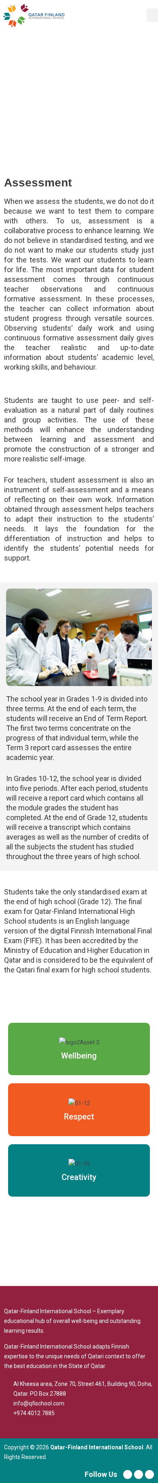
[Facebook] (127, 1474)
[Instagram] (149, 1474)
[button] (152, 15)
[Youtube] (138, 1474)
